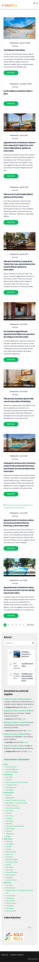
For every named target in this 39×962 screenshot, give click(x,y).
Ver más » (29, 707)
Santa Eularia (9, 792)
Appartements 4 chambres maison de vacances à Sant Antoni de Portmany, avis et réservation (19, 523)
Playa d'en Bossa (11, 767)
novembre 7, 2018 (26, 84)
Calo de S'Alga (10, 828)
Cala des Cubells (11, 852)
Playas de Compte (11, 872)
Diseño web (4, 955)
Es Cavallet (9, 857)
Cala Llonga (9, 810)
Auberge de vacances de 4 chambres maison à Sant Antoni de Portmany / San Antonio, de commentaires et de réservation (19, 467)
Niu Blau (8, 836)
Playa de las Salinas (12, 859)
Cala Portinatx (10, 901)
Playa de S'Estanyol (12, 805)
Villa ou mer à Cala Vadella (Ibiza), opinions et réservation (18, 195)
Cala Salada (9, 790)
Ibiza (6, 764)
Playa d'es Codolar (11, 862)
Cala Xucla (9, 885)
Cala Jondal (9, 867)
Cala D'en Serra (10, 888)
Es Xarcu (8, 849)
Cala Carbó (9, 841)
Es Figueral (9, 818)
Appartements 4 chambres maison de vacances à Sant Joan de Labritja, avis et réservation (19, 590)
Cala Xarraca (10, 908)
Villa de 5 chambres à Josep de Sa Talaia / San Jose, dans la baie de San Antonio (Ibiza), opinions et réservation (19, 265)
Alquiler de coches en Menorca (15, 746)
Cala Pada (9, 823)
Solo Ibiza (15, 46)
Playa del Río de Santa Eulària (15, 826)
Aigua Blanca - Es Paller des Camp (16, 803)
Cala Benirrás (10, 906)
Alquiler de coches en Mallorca (15, 734)
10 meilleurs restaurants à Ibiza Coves (26, 654)
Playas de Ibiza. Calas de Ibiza (16, 759)
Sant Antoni (8, 774)
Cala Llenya (9, 816)
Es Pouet (9, 780)
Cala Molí (8, 846)
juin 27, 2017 (24, 135)
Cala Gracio (9, 777)
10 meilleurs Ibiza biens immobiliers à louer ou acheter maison (27, 677)
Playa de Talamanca (12, 772)
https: (30, 927)
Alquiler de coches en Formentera (16, 722)
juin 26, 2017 (24, 187)
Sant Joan (7, 883)
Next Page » (30, 625)
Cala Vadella (9, 844)
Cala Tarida (9, 870)
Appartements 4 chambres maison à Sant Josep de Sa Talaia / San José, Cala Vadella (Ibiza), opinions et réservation (19, 146)
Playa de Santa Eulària (13, 808)
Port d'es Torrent (11, 880)
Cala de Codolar (11, 875)
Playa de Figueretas (12, 769)
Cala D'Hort (9, 854)
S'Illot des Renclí (11, 911)
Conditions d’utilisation (17, 955)
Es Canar (8, 813)
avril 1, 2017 (24, 324)
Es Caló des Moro (11, 785)
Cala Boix (9, 795)
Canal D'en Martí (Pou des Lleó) (15, 800)
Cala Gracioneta (11, 787)
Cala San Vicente (11, 903)
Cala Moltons (10, 898)
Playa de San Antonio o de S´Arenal (17, 782)
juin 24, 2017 (24, 254)
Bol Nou (8, 865)
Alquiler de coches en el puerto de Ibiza (18, 711)
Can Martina (9, 821)
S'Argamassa (10, 834)
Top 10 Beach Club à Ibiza (14, 50)
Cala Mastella (10, 798)
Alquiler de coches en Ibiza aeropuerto (18, 699)
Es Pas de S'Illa (10, 895)
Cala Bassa (9, 877)
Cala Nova (9, 831)
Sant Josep (8, 839)
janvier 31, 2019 (25, 43)
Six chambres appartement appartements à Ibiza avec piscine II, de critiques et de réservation (19, 334)
